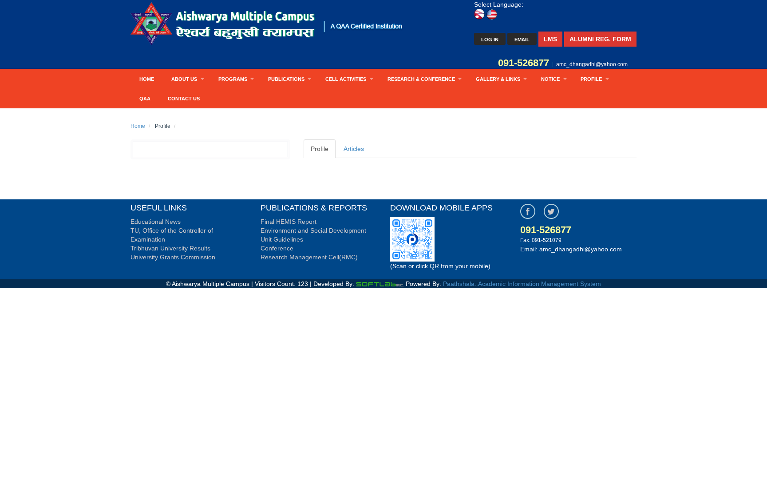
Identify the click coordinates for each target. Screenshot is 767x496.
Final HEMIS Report (288, 221)
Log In (489, 39)
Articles (354, 148)
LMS (550, 39)
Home (146, 79)
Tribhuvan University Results (170, 248)
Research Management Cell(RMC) (309, 257)
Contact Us (184, 98)
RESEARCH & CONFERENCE (421, 79)
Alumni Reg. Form (600, 39)
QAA (144, 98)
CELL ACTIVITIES (345, 79)
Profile (591, 79)
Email (522, 39)
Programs (232, 79)
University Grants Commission (172, 257)
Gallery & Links (498, 79)
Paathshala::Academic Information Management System (522, 283)
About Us (184, 79)
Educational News (155, 221)
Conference (277, 248)
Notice (550, 79)
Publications (286, 79)
